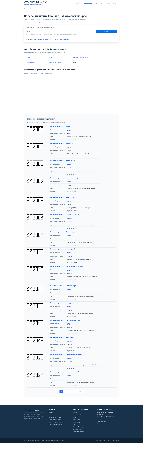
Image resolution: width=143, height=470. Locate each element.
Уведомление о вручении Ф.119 (47, 39)
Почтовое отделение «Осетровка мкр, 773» (65, 320)
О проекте (100, 419)
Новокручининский (55, 62)
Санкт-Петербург (77, 415)
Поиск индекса (53, 415)
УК (102, 3)
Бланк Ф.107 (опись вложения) (105, 416)
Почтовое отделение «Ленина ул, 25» (63, 249)
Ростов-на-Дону (77, 429)
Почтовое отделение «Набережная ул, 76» (64, 286)
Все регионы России (78, 431)
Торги (108, 3)
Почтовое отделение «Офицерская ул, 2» (64, 303)
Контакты (115, 440)
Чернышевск (77, 60)
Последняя (79, 391)
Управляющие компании (56, 422)
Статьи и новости (54, 427)
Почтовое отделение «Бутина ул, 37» (62, 126)
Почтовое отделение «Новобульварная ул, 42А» (66, 266)
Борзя (28, 60)
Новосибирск (76, 419)
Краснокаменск (30, 62)
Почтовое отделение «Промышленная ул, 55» (66, 354)
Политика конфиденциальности (106, 424)
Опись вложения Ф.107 (63, 39)
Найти (107, 31)
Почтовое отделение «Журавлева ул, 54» (64, 232)
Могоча (51, 57)
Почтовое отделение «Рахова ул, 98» (62, 197)
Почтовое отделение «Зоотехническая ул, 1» (65, 178)
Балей (28, 57)
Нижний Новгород (78, 427)
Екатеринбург (77, 422)
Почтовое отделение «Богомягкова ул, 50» (64, 372)
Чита (74, 62)
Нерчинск (52, 60)
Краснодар (76, 424)
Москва (75, 412)
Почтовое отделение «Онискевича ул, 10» (64, 214)
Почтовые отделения (87, 3)
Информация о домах (55, 419)
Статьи (115, 3)
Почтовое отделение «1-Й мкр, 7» (61, 143)
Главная (75, 3)
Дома (97, 3)
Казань (75, 417)
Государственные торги (55, 424)
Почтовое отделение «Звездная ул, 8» (63, 337)
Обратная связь (101, 421)
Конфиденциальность (103, 440)
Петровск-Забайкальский (80, 57)
